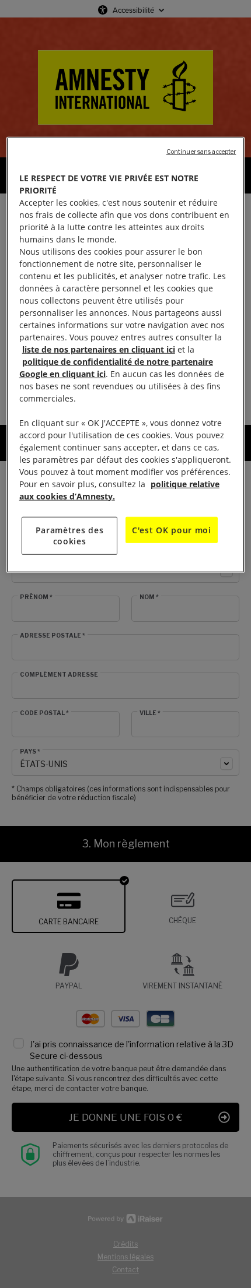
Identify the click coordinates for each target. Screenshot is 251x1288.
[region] (125, 354)
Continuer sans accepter (201, 151)
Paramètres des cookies (70, 535)
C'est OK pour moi (171, 529)
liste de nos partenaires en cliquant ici (98, 348)
